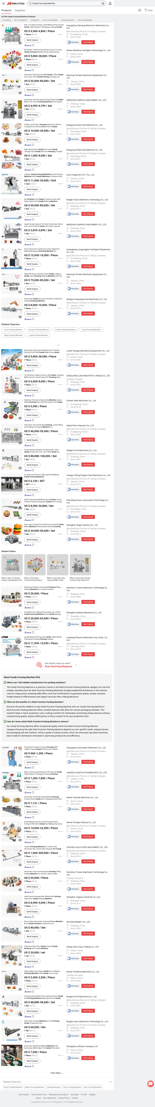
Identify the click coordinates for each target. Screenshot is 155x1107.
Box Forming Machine (92, 1087)
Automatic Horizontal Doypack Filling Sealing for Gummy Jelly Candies (42, 872)
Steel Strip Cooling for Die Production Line (41, 1022)
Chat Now (75, 42)
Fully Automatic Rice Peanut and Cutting (40, 947)
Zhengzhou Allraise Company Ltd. (82, 1046)
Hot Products (23, 1094)
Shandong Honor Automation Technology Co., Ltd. (87, 501)
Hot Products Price (39, 1094)
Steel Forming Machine (13, 1087)
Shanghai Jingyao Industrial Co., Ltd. (83, 897)
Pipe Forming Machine (72, 1087)
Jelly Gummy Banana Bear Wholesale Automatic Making (42, 897)
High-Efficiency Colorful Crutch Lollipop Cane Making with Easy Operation (43, 275)
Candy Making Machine (67, 20)
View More (56, 1072)
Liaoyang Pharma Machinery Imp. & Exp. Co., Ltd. (87, 638)
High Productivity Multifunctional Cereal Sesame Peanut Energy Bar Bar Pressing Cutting (43, 500)
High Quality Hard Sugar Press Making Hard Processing (42, 972)
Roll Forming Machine (20, 20)
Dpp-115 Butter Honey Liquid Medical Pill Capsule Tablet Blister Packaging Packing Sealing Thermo (44, 26)
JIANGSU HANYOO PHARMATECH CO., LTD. (86, 772)
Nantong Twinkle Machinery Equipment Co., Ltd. (86, 76)
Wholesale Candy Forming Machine (91, 329)
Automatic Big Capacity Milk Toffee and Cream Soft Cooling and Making (43, 76)
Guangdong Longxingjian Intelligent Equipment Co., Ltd (88, 250)
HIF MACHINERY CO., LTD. (78, 921)
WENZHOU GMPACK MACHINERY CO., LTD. (86, 100)
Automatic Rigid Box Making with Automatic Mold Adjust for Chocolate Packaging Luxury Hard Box (42, 1047)
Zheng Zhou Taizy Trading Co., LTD (82, 946)
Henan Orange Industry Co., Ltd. (81, 822)
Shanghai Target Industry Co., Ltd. (82, 525)
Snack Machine (6, 20)
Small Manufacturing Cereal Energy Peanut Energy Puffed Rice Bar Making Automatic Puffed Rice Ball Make (43, 823)
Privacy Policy (63, 1098)
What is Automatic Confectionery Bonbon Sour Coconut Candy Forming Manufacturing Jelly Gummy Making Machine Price (33, 579)
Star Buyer (75, 1094)
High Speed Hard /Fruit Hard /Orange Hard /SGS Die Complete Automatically (43, 150)
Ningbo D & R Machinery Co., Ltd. (81, 450)
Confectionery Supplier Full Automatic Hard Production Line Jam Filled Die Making (41, 451)
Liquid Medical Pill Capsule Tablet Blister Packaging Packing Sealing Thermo (43, 638)
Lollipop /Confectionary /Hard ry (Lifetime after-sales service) (43, 175)
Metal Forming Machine (34, 1087)
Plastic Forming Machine (85, 20)
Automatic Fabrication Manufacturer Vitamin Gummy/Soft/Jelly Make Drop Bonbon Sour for (43, 351)
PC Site (84, 1094)
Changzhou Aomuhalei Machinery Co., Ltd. (86, 747)
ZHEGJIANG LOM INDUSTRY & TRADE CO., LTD (88, 375)
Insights (92, 1094)
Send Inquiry (32, 39)
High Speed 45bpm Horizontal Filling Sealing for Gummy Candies (42, 588)
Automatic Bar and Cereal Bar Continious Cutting (43, 300)
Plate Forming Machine (13, 329)
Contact (75, 1098)
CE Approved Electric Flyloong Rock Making (41, 476)
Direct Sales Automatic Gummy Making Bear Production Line (43, 922)
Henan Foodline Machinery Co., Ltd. (82, 971)
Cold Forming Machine (65, 329)
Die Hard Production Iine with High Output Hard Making (42, 200)
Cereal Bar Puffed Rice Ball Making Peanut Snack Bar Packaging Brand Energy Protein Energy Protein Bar (44, 798)
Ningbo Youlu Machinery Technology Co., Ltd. (87, 199)
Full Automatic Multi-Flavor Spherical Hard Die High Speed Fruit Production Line (43, 997)
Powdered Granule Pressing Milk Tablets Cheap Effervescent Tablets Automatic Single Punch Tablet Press (42, 748)
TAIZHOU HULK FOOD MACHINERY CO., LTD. (87, 847)
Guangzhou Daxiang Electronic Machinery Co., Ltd (87, 26)
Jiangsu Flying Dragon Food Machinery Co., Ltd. (88, 475)
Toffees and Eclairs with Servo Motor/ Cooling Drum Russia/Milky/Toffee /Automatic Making (43, 125)
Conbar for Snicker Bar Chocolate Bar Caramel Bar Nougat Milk (42, 848)
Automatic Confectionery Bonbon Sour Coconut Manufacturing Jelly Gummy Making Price (43, 51)
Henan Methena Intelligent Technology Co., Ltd (88, 50)
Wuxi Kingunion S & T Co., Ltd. (80, 174)
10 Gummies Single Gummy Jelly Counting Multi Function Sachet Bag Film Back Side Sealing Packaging (43, 376)
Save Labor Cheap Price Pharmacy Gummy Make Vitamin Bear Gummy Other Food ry (44, 525)
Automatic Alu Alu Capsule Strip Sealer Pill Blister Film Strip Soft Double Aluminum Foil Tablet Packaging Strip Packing (43, 101)
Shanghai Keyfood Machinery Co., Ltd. (84, 612)
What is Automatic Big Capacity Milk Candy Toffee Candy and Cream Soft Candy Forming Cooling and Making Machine (57, 579)
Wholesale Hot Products (58, 1094)
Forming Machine (11, 335)
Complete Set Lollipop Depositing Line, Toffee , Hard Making (42, 613)
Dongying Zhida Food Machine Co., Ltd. (84, 125)
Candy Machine (34, 20)
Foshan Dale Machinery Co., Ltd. (81, 400)
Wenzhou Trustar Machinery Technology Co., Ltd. (87, 589)
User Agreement (49, 1098)
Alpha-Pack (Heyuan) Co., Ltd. (80, 425)
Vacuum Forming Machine (49, 20)
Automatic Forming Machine (35, 335)
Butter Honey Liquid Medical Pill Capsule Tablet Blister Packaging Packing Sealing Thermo (43, 773)
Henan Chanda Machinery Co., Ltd (82, 797)
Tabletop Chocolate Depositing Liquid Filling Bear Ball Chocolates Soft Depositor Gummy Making (43, 401)
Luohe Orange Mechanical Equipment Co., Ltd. (88, 350)
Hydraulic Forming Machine (39, 329)
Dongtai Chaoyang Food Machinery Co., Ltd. (86, 299)
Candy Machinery (53, 1087)
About (38, 1098)
